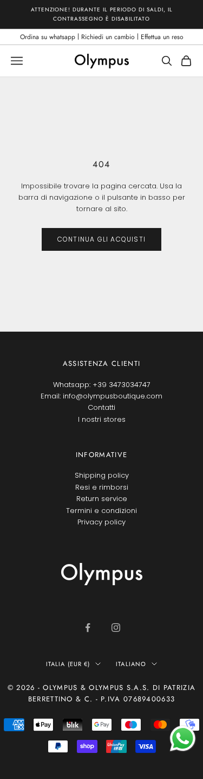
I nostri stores (102, 419)
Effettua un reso (162, 37)
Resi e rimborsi (101, 487)
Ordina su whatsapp (47, 37)
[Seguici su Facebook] (87, 627)
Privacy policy (101, 522)
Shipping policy (102, 475)
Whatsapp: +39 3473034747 (101, 384)
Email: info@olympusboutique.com (101, 396)
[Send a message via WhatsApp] (183, 738)
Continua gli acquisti (101, 239)
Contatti (101, 407)
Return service (101, 498)
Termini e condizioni (101, 510)
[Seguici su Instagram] (115, 627)
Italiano (131, 664)
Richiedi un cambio (108, 37)
